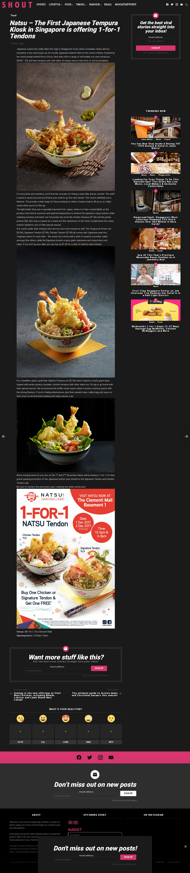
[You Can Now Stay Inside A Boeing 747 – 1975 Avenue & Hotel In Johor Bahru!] (155, 127)
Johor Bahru (147, 139)
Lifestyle (54, 5)
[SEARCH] (186, 4)
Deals (107, 5)
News (158, 139)
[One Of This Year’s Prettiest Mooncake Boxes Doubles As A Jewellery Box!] (155, 238)
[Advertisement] (155, 84)
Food (68, 5)
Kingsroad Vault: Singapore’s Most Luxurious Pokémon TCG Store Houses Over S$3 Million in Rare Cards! (156, 220)
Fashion (94, 5)
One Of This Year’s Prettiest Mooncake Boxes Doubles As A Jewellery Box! (155, 257)
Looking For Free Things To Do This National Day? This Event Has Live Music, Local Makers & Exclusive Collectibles (156, 182)
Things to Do (164, 175)
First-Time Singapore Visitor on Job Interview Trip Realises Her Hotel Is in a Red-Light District (155, 293)
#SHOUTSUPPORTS (125, 5)
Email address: (57, 667)
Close (185, 846)
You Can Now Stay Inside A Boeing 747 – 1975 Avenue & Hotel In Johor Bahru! (155, 146)
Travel (80, 5)
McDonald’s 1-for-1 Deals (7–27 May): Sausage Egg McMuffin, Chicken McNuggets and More (156, 328)
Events (41, 5)
